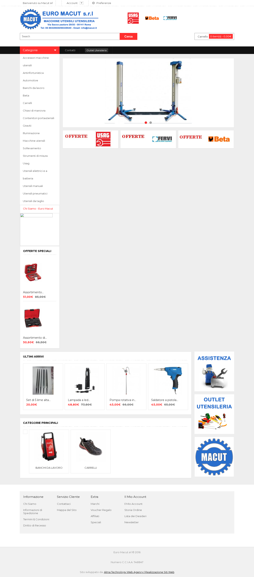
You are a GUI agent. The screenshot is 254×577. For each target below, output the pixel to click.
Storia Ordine (133, 510)
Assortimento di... (35, 337)
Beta (26, 95)
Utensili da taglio (33, 201)
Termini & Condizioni (36, 519)
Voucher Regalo (101, 510)
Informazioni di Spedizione (32, 511)
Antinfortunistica (33, 72)
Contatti (70, 50)
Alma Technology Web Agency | (124, 572)
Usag (26, 163)
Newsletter (131, 522)
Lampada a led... (79, 400)
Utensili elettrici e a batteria (35, 174)
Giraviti (27, 125)
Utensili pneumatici (35, 193)
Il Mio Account (133, 503)
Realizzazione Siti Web (159, 572)
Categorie (30, 50)
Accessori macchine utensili (36, 61)
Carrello (215, 36)
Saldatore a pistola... (164, 400)
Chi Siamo (29, 503)
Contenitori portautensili (38, 118)
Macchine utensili (34, 140)
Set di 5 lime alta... (38, 400)
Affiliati (95, 516)
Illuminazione (31, 133)
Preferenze (103, 3)
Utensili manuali (33, 186)
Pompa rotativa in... (123, 400)
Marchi (95, 503)
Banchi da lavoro (33, 87)
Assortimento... (33, 292)
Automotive (30, 80)
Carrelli (27, 103)
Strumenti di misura (35, 155)
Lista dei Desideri (135, 516)
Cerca (128, 36)
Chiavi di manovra (34, 110)
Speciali (96, 522)
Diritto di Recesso (34, 525)
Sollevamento (32, 148)
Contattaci (64, 503)
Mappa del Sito (67, 510)
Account (72, 3)
